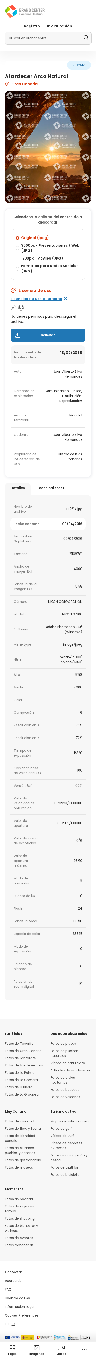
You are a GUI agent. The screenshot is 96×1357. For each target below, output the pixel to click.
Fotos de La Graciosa (22, 1094)
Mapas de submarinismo (71, 1121)
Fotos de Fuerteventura (24, 1065)
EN (7, 1324)
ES (13, 1324)
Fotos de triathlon (65, 1167)
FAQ (8, 1289)
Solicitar (48, 335)
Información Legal (19, 1306)
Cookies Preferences (21, 1315)
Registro (32, 26)
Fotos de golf (61, 1128)
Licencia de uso (17, 1298)
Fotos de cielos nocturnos (63, 1080)
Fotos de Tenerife (19, 1043)
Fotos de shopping (20, 1218)
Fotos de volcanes (65, 1097)
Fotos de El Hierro (18, 1087)
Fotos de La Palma (19, 1072)
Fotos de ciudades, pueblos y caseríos (20, 1150)
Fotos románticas (19, 1245)
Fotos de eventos (19, 1238)
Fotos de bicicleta (65, 1174)
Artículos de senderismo (70, 1070)
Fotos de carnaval (19, 1121)
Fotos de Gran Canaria (23, 1050)
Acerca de (13, 1280)
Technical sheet (50, 487)
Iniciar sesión (59, 26)
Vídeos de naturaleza (68, 1063)
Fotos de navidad (19, 1199)
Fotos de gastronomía (23, 1160)
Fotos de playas (63, 1043)
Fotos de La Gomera (21, 1080)
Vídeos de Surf (62, 1135)
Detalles (17, 487)
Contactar (13, 1272)
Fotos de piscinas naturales (65, 1053)
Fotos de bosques (65, 1089)
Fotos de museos (19, 1167)
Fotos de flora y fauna (23, 1128)
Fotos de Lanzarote (20, 1058)
